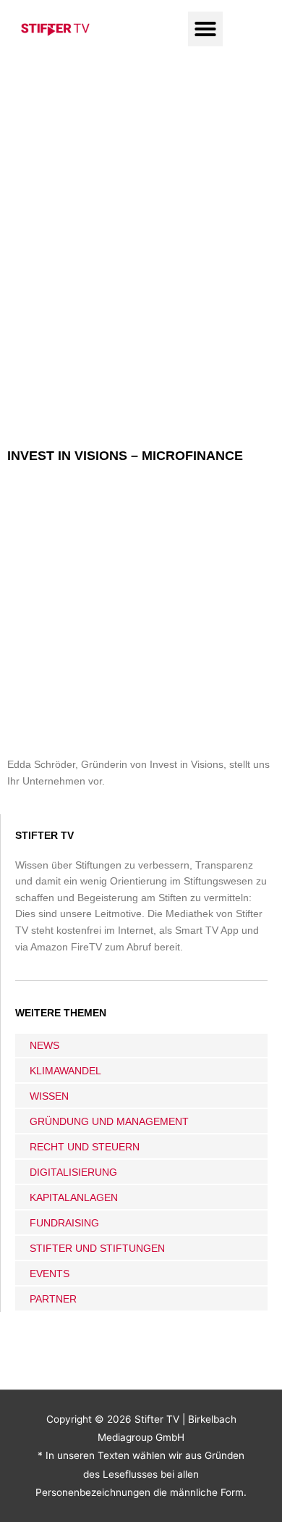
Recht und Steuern (85, 1147)
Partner (53, 1299)
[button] (205, 29)
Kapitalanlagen (74, 1197)
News (44, 1045)
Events (49, 1273)
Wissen (49, 1096)
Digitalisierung (73, 1172)
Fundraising (64, 1223)
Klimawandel (65, 1070)
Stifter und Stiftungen (97, 1248)
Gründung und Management (109, 1121)
